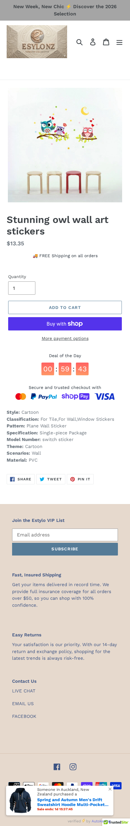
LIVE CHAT (23, 691)
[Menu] (119, 41)
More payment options (65, 338)
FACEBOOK (24, 716)
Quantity (17, 276)
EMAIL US (23, 703)
